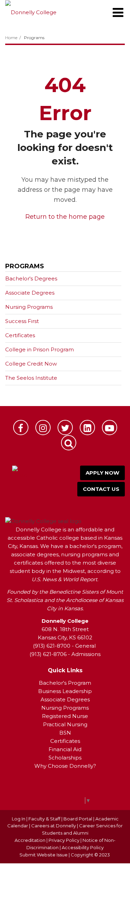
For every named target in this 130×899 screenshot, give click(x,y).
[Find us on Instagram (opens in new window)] (43, 427)
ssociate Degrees (67, 699)
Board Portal (77, 818)
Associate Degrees (29, 292)
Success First (22, 321)
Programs (34, 37)
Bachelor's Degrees (31, 278)
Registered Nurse (65, 716)
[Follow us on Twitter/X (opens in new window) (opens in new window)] (65, 427)
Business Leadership (65, 691)
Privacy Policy (64, 840)
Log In (18, 818)
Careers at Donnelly (53, 825)
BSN (65, 732)
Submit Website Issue (43, 854)
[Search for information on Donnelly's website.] (68, 442)
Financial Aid (65, 749)
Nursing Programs (29, 307)
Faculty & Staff (44, 818)
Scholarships (65, 757)
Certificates (20, 335)
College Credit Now (31, 363)
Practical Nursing (65, 724)
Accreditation (30, 840)
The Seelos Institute (31, 378)
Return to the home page (65, 217)
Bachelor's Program (65, 683)
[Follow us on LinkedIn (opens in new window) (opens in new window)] (87, 427)
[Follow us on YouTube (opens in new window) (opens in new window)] (109, 427)
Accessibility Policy (83, 847)
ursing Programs (67, 707)
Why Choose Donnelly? (65, 766)
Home (11, 37)
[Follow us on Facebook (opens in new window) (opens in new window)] (20, 427)
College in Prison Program (39, 349)
